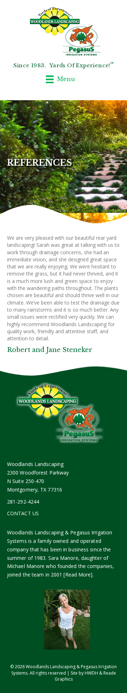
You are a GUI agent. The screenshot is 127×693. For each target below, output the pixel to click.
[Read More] (78, 574)
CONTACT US (23, 513)
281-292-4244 (23, 501)
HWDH (91, 673)
